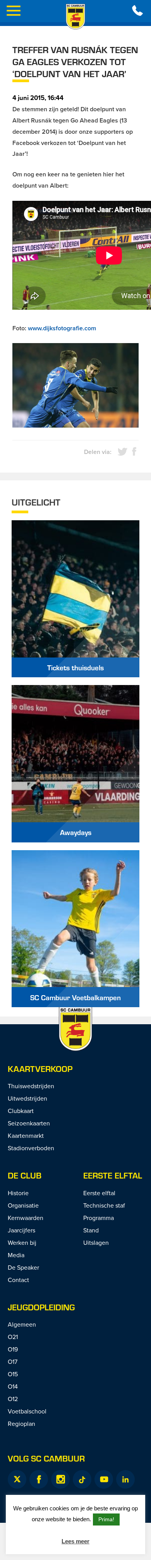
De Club (24, 1175)
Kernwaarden (25, 1217)
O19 (13, 1349)
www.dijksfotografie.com (62, 328)
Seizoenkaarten (29, 1123)
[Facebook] (38, 1479)
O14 (13, 1386)
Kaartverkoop (40, 1068)
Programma (98, 1217)
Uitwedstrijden (27, 1098)
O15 (13, 1374)
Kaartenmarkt (26, 1135)
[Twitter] (17, 1479)
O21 (13, 1336)
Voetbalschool (27, 1411)
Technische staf (104, 1205)
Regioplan (21, 1423)
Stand (91, 1230)
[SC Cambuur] (75, 16)
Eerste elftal (112, 1175)
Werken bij (22, 1242)
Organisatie (23, 1205)
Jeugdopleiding (41, 1307)
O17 (12, 1361)
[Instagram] (60, 1479)
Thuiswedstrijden (31, 1086)
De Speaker (23, 1267)
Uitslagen (96, 1242)
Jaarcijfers (21, 1230)
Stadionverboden (31, 1148)
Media (16, 1255)
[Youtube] (103, 1479)
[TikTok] (82, 1479)
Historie (18, 1193)
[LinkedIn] (125, 1479)
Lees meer (75, 1541)
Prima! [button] (106, 1519)
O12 (13, 1398)
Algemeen (22, 1324)
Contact (18, 1279)
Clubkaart (21, 1110)
